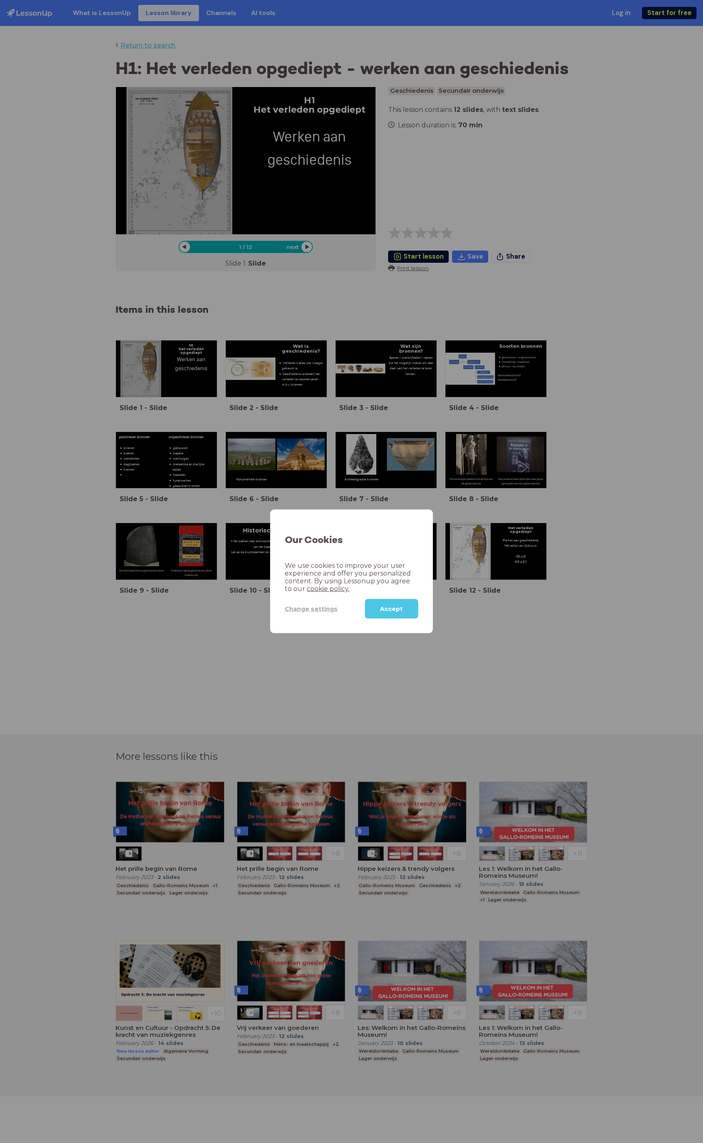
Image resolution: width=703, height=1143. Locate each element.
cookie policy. (328, 589)
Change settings (311, 609)
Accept (391, 609)
